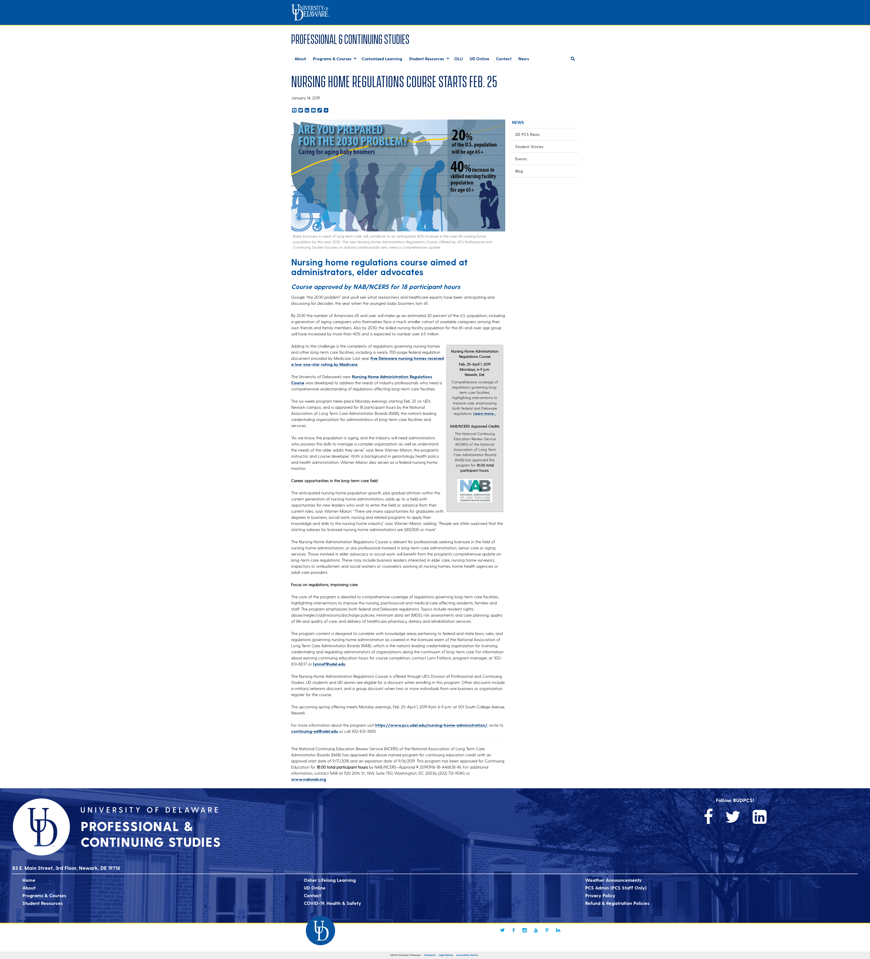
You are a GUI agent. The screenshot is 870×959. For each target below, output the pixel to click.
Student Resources (42, 903)
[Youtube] (536, 930)
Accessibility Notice (467, 955)
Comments (430, 955)
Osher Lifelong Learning (330, 880)
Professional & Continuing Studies (350, 38)
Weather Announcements (613, 880)
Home (28, 880)
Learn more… (484, 413)
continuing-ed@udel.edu (314, 731)
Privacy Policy (600, 895)
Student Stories (529, 146)
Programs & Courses (44, 895)
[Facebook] (514, 930)
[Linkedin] (558, 930)
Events (521, 158)
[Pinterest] (547, 930)
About (29, 887)
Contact (312, 895)
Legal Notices (446, 955)
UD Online (315, 887)
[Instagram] (525, 930)
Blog (519, 171)
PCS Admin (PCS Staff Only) (616, 887)
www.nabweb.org (308, 779)
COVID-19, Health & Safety (332, 903)
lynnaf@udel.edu (329, 663)
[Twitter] (503, 930)
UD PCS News (527, 134)
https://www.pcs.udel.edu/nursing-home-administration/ (431, 725)
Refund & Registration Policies (617, 903)
